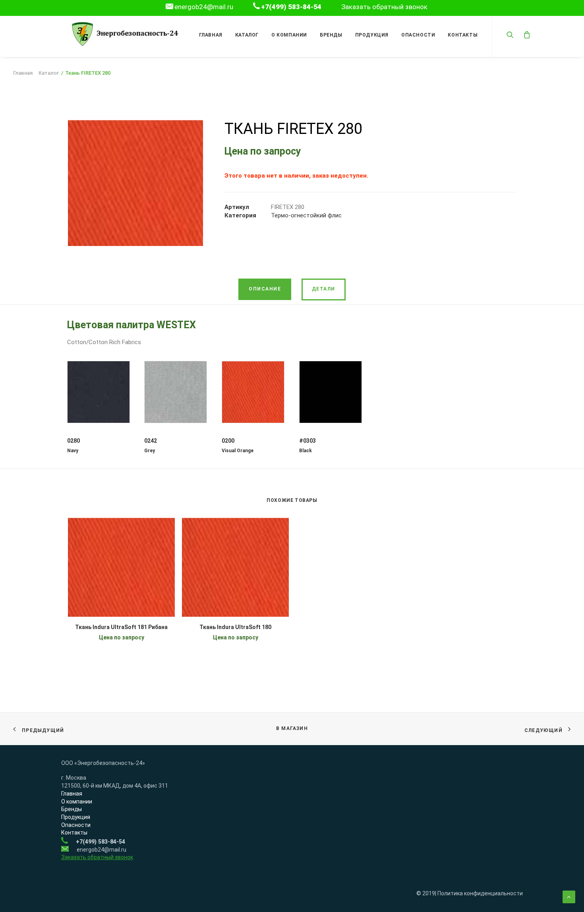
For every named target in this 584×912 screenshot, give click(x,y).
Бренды (331, 35)
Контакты (463, 35)
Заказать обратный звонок (384, 7)
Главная (210, 35)
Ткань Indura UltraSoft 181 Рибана (121, 627)
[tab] (264, 289)
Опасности (418, 35)
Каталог (247, 35)
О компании (289, 35)
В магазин (292, 728)
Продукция (372, 35)
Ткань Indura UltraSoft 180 (235, 627)
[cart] (525, 34)
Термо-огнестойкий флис (306, 215)
